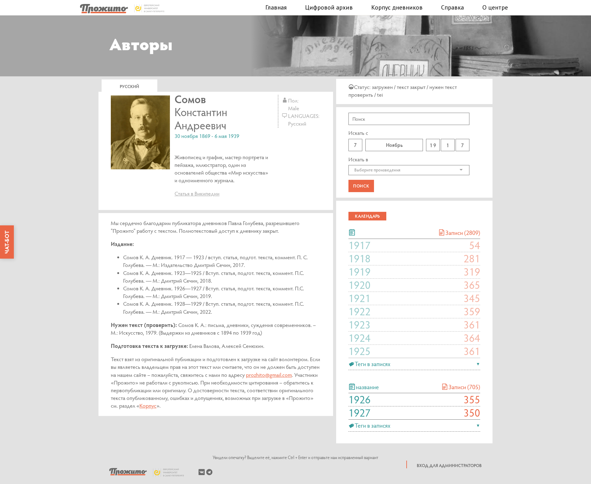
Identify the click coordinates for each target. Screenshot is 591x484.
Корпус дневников (397, 7)
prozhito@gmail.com (269, 374)
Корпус (147, 405)
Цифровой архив (329, 7)
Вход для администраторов (449, 465)
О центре (495, 7)
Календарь (367, 216)
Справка (452, 7)
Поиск (361, 186)
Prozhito (128, 472)
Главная (276, 7)
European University (172, 472)
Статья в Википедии (197, 193)
